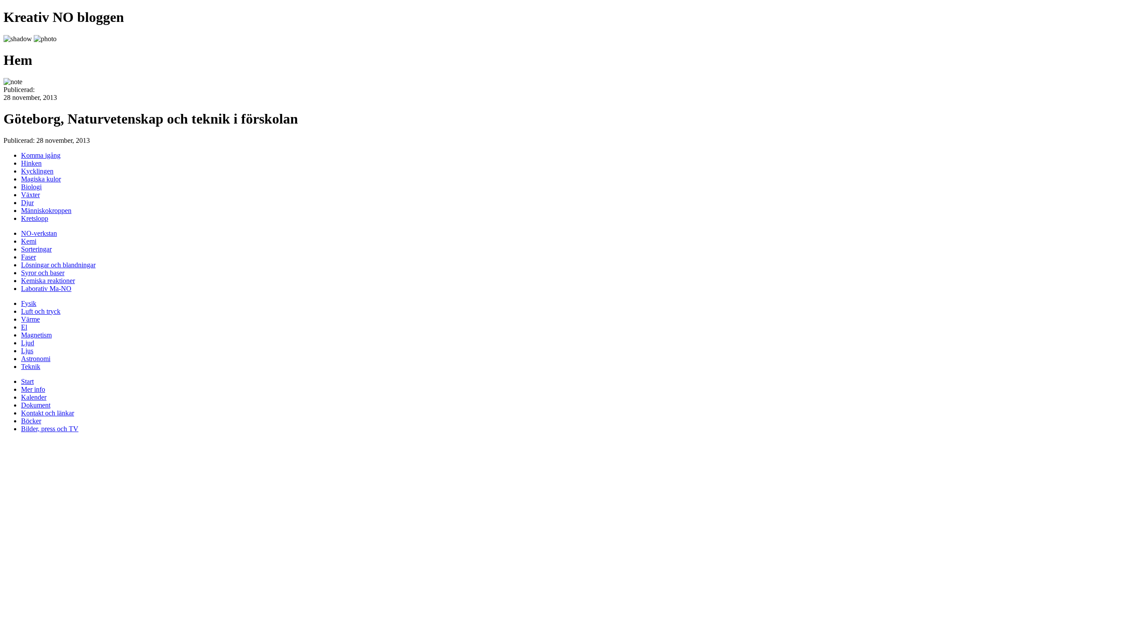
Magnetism (36, 335)
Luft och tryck (40, 311)
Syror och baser (42, 273)
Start (27, 381)
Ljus (27, 350)
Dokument (35, 405)
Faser (28, 257)
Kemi (28, 241)
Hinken (31, 163)
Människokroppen (46, 210)
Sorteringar (36, 249)
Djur (27, 202)
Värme (30, 319)
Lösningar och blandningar (58, 265)
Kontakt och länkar (47, 413)
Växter (30, 195)
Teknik (30, 366)
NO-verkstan (39, 233)
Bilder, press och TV (49, 428)
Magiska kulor (41, 179)
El (24, 327)
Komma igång (40, 155)
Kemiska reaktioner (48, 280)
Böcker (31, 421)
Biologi (31, 187)
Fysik (28, 303)
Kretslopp (34, 218)
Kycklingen (37, 171)
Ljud (27, 343)
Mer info (33, 389)
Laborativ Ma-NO (46, 288)
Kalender (33, 397)
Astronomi (35, 358)
